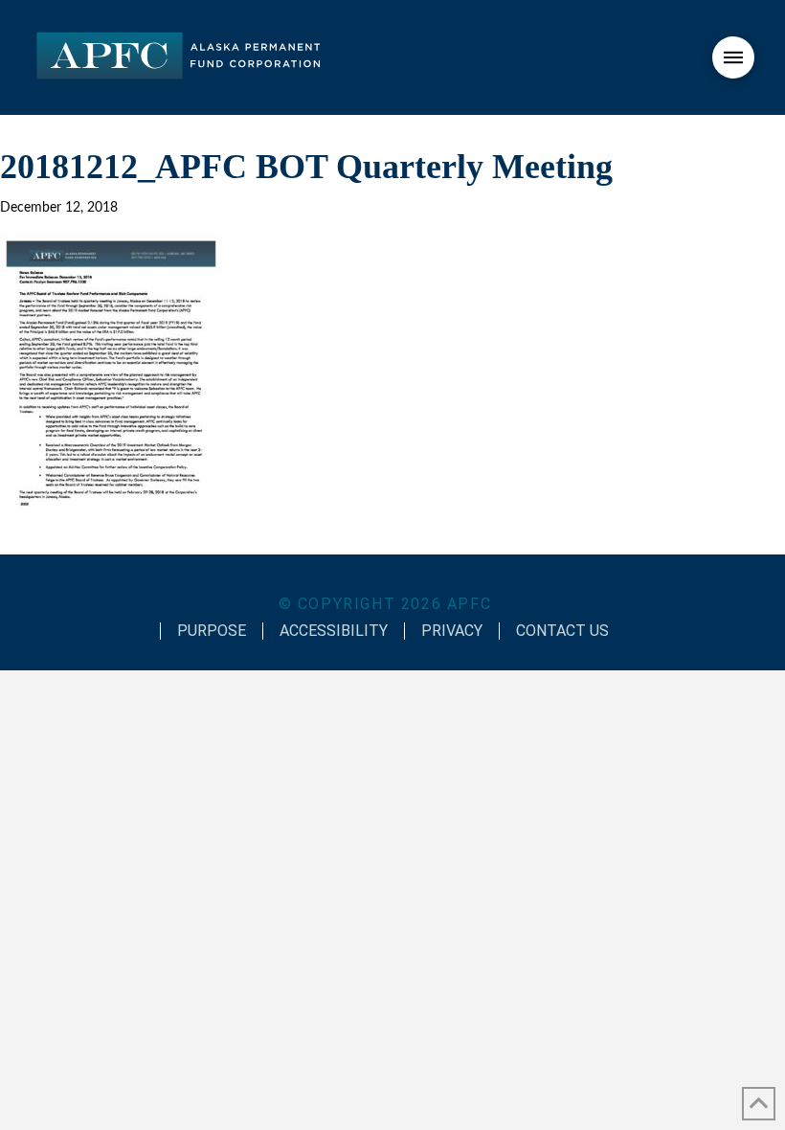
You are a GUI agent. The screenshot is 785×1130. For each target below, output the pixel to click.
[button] (733, 57)
